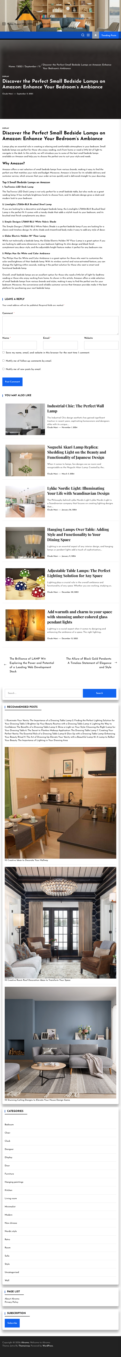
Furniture (9, 1174)
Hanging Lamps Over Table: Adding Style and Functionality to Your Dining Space (78, 534)
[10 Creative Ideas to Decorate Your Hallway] (60, 803)
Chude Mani (7, 94)
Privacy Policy (11, 1302)
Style (7, 1264)
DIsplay (8, 1157)
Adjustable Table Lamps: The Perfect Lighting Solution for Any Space (78, 573)
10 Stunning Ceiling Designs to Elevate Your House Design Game (37, 1100)
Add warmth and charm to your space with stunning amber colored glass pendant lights (79, 617)
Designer (9, 1149)
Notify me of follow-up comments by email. (29, 361)
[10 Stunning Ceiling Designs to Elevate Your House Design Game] (60, 1042)
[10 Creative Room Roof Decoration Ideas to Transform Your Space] (60, 923)
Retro (7, 1239)
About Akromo (12, 1299)
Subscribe (12, 1323)
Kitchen (8, 1190)
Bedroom (9, 1125)
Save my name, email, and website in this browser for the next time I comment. (48, 353)
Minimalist (10, 1207)
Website (88, 338)
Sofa (7, 1256)
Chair (7, 1133)
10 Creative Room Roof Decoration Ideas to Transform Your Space (37, 980)
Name (6, 338)
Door (7, 1166)
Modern (8, 1215)
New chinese (11, 1223)
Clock (7, 1141)
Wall (7, 1280)
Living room (11, 1198)
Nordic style (11, 1231)
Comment (8, 313)
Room (8, 1248)
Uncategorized (12, 1272)
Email (47, 338)
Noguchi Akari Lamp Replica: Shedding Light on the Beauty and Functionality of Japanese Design (76, 452)
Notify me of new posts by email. (23, 369)
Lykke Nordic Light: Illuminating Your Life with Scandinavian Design (78, 491)
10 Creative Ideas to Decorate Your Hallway (26, 860)
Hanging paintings (14, 1182)
